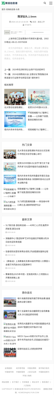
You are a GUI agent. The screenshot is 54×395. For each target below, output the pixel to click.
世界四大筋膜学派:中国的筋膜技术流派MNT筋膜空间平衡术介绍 (33, 325)
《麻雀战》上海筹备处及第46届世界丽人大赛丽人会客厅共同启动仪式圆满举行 (28, 263)
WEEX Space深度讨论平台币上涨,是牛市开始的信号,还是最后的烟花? (33, 338)
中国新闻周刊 (44, 372)
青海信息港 (22, 3)
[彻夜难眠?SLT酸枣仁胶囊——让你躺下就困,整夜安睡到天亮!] (39, 119)
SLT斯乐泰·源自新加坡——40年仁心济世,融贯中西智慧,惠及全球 (27, 227)
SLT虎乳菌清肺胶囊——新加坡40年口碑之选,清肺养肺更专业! (33, 203)
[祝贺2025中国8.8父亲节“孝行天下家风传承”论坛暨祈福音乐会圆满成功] (39, 97)
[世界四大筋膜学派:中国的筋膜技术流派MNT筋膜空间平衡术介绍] (10, 327)
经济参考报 (20, 368)
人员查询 (27, 386)
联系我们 (45, 382)
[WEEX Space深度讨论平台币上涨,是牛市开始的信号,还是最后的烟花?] (10, 340)
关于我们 (15, 382)
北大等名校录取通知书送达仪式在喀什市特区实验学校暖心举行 (33, 152)
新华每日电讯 (44, 368)
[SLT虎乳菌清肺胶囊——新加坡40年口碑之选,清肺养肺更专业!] (10, 205)
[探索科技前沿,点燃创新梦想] (10, 352)
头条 (17, 9)
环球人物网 (27, 376)
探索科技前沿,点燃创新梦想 (29, 349)
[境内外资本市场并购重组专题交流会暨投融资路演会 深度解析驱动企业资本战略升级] (15, 119)
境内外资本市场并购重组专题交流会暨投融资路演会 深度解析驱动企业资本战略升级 (33, 179)
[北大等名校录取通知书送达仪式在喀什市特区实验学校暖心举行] (15, 97)
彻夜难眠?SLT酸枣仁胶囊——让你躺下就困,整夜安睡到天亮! (32, 190)
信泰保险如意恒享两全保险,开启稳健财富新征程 (27, 251)
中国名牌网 (31, 368)
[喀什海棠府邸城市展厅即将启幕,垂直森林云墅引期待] (10, 302)
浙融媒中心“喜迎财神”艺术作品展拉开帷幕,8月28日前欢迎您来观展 (27, 240)
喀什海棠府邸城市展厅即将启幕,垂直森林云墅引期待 (33, 300)
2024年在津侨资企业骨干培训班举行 (28, 70)
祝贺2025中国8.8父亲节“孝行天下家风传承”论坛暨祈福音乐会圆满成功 (33, 165)
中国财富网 (20, 372)
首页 (3, 9)
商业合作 (35, 382)
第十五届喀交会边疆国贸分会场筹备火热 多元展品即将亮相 (33, 313)
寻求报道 (25, 382)
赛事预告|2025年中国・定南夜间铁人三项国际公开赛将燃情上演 (27, 276)
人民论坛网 (31, 372)
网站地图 (5, 382)
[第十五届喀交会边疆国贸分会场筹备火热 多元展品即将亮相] (10, 314)
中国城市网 (9, 372)
